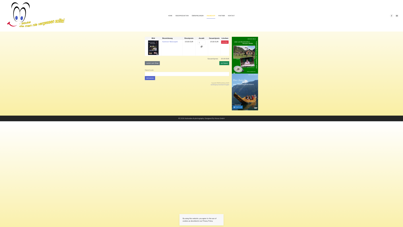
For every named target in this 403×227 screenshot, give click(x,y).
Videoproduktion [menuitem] (182, 16)
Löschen (225, 42)
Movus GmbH (220, 118)
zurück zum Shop (152, 63)
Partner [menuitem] (221, 16)
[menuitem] (35, 16)
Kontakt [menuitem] (231, 16)
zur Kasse (224, 63)
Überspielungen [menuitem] (197, 16)
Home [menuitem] (170, 16)
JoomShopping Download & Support (220, 85)
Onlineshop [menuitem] (211, 16)
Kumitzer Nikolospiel (170, 42)
